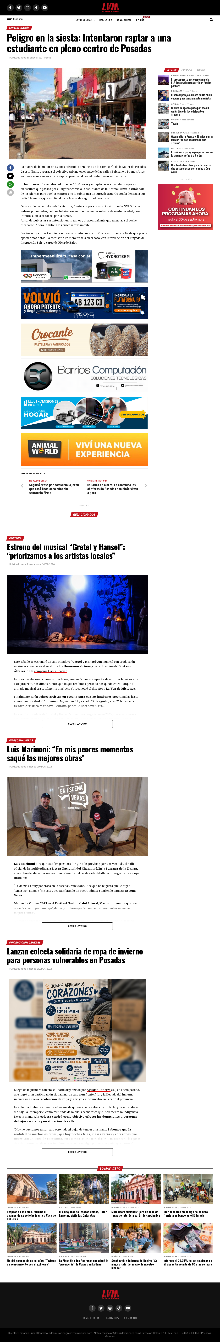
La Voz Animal (124, 19)
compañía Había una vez (50, 671)
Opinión (141, 18)
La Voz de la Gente (85, 19)
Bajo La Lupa (105, 19)
